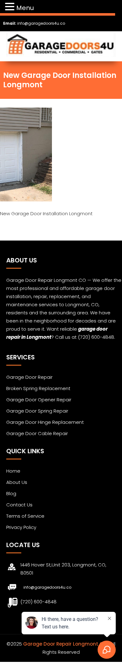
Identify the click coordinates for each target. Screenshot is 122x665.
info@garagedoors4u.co (41, 23)
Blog (11, 493)
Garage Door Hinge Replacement (45, 422)
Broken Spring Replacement (38, 388)
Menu (25, 7)
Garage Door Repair (29, 377)
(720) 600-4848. (96, 337)
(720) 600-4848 (38, 601)
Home (13, 471)
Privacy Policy (21, 527)
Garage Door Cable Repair (37, 433)
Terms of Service (25, 516)
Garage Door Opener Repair (38, 399)
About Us (16, 482)
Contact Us (19, 504)
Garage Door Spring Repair (37, 411)
